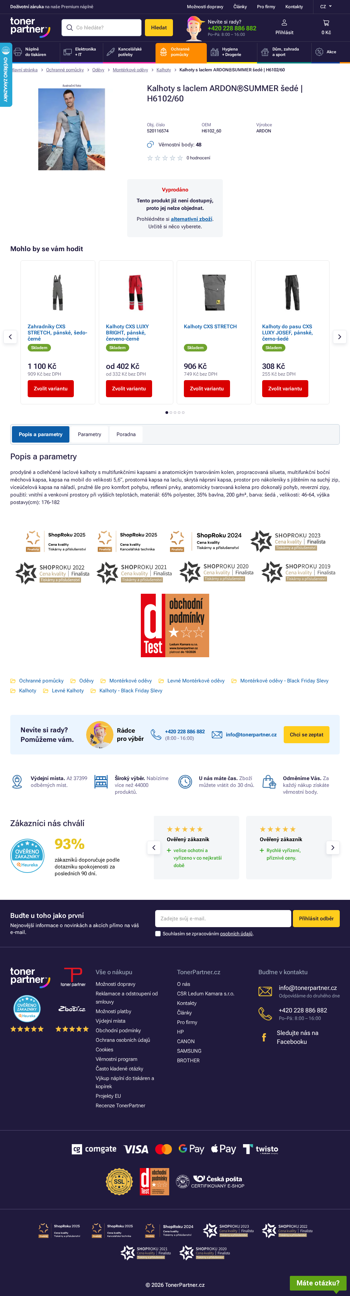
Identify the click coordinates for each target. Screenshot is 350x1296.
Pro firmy (266, 6)
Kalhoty (164, 69)
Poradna (126, 434)
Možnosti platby (113, 1011)
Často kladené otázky (119, 1069)
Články (240, 6)
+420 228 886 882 (232, 28)
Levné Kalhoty (68, 691)
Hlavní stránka (24, 69)
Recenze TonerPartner (120, 1106)
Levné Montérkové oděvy (196, 681)
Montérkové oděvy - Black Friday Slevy (284, 681)
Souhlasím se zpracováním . (208, 933)
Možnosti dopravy (205, 6)
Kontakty (294, 6)
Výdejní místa (110, 1021)
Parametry (89, 434)
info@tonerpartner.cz (251, 735)
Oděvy (98, 69)
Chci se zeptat (306, 735)
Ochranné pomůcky (65, 69)
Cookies (104, 1050)
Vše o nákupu (114, 972)
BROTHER (188, 1060)
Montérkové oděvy (130, 69)
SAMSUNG (189, 1051)
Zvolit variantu (51, 389)
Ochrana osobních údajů (123, 1040)
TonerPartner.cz (198, 972)
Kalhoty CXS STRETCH (210, 326)
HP (180, 1032)
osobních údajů (236, 933)
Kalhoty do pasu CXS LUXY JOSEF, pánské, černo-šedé (287, 332)
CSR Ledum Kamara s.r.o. (205, 994)
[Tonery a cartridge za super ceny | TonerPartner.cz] (30, 27)
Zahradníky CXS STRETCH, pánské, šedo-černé (57, 332)
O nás (183, 984)
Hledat (159, 28)
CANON (186, 1041)
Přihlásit (284, 32)
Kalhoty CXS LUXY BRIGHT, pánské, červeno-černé (127, 332)
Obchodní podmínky (118, 1030)
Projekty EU (108, 1096)
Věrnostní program (116, 1059)
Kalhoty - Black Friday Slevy (130, 691)
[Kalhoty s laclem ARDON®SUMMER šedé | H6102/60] (71, 168)
